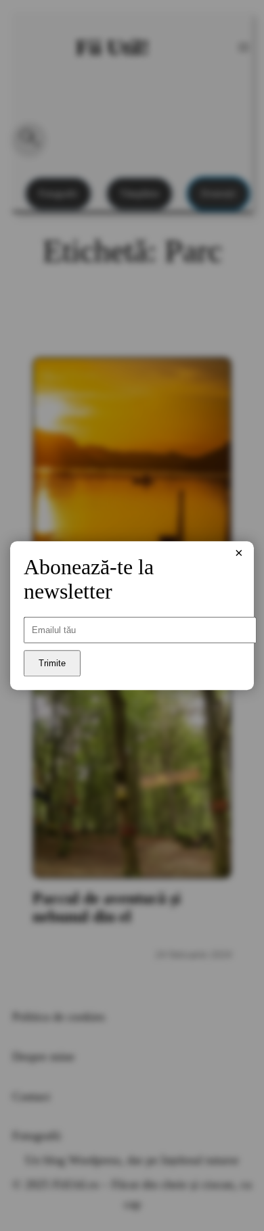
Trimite (52, 663)
